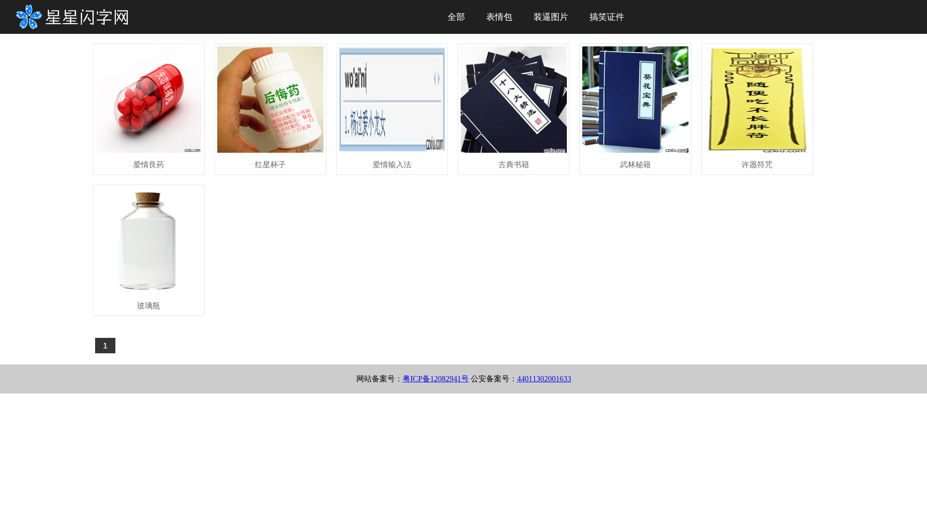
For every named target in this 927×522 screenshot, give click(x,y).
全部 (456, 17)
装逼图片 (551, 17)
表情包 (499, 17)
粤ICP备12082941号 (436, 379)
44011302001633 (544, 379)
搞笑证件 (607, 17)
